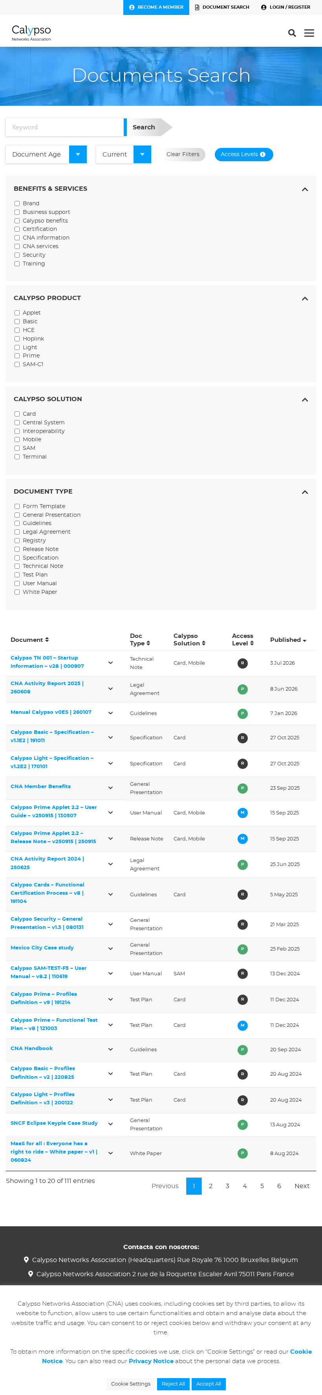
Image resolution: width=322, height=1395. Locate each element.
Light (30, 347)
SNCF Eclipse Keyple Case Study (54, 1123)
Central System (44, 423)
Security (34, 255)
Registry (34, 541)
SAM (29, 448)
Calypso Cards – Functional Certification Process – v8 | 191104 (47, 893)
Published (285, 640)
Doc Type (137, 640)
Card (29, 414)
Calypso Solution (187, 640)
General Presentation (51, 515)
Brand (31, 203)
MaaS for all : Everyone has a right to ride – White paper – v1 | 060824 (54, 1152)
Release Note (41, 549)
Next (302, 1186)
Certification (40, 229)
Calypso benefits (45, 221)
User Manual (40, 583)
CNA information (46, 238)
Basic (30, 321)
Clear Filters (182, 154)
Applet (32, 313)
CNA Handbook (32, 1048)
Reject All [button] (173, 1384)
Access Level (242, 640)
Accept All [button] (208, 1384)
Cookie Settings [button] (130, 1384)
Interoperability (44, 431)
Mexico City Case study (42, 948)
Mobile (32, 439)
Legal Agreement (47, 532)
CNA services (41, 246)
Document (27, 640)
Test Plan (35, 575)
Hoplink (33, 339)
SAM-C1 (33, 364)
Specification (41, 558)
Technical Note (43, 566)
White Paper (40, 592)
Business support (46, 212)
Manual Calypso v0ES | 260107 (51, 712)
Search (144, 127)
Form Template (44, 506)
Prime (31, 356)
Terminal (35, 457)
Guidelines (37, 523)
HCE (29, 330)
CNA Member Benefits (41, 786)
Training (34, 264)
